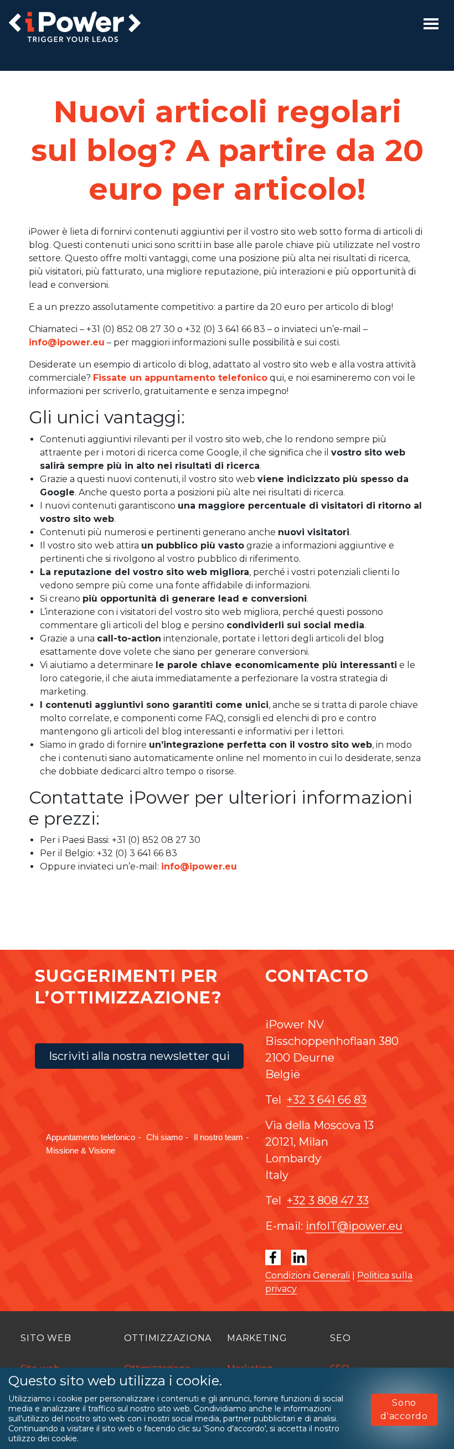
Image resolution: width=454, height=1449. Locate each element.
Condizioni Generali (307, 1275)
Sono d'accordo (404, 1409)
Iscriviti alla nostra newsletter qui (139, 1056)
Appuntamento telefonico (90, 1137)
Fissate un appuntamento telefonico (180, 377)
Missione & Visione (80, 1150)
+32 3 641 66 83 (327, 1099)
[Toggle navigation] (431, 23)
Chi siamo (164, 1137)
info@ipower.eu (67, 342)
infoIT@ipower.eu (354, 1226)
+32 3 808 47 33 (328, 1200)
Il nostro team (218, 1137)
